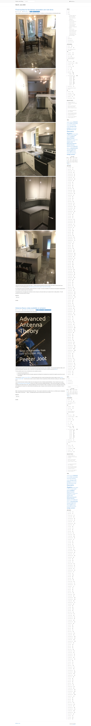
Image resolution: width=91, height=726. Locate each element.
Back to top (18, 723)
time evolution (74, 151)
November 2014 (70, 364)
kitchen (31, 11)
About (69, 10)
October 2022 (70, 224)
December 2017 (70, 309)
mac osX (69, 71)
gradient (72, 137)
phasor (68, 148)
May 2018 (69, 301)
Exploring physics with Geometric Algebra (72, 35)
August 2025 (70, 180)
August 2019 (70, 279)
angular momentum (70, 122)
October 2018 (70, 295)
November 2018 (70, 293)
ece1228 (72, 128)
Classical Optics (71, 22)
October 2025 (70, 177)
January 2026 (70, 172)
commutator (75, 123)
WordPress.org (70, 383)
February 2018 (70, 306)
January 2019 (70, 290)
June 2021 (69, 243)
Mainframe (69, 72)
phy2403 (70, 83)
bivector (75, 122)
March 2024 (70, 201)
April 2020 (69, 266)
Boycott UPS (70, 47)
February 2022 (70, 237)
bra (67, 123)
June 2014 (69, 372)
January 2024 (70, 204)
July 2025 (69, 182)
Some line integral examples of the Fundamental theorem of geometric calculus (72, 113)
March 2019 (70, 287)
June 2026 (69, 167)
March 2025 (70, 188)
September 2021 (70, 240)
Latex (69, 37)
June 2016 (69, 335)
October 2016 (70, 329)
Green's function (70, 138)
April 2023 (69, 217)
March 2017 (70, 321)
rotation (75, 149)
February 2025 (70, 190)
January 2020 (70, 271)
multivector (75, 146)
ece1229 (24, 309)
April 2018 (69, 303)
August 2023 (70, 212)
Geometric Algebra (70, 132)
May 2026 (69, 169)
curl (73, 125)
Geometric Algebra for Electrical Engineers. (72, 16)
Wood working (70, 98)
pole (69, 148)
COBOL (70, 74)
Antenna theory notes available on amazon (30, 308)
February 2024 (70, 203)
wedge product (71, 154)
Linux (69, 67)
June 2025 (69, 183)
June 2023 (69, 216)
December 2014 (70, 363)
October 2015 (70, 348)
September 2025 (70, 178)
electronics (69, 54)
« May (68, 164)
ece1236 (70, 78)
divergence (72, 126)
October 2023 (70, 209)
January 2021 (70, 251)
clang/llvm (69, 52)
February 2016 (70, 342)
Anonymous (72, 1)
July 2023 (69, 214)
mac (68, 69)
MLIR (72, 146)
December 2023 (70, 206)
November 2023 (70, 208)
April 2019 (69, 285)
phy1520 (70, 82)
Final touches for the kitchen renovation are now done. (34, 9)
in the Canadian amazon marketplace (24, 383)
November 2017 (70, 311)
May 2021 (69, 245)
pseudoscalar (74, 148)
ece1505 (70, 80)
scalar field (69, 93)
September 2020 (70, 258)
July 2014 (69, 371)
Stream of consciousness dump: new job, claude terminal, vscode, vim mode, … (72, 107)
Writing (69, 14)
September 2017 (70, 314)
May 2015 (69, 355)
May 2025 (69, 185)
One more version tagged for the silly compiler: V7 (72, 117)
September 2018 (70, 296)
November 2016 (70, 327)
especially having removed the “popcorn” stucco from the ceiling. (39, 286)
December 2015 (70, 345)
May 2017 (69, 319)
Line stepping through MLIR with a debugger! (72, 111)
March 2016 (70, 340)
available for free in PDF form (26, 377)
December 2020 (70, 253)
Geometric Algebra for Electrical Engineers (71, 58)
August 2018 (70, 298)
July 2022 (69, 229)
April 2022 (69, 233)
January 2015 (70, 361)
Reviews (69, 91)
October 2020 (70, 256)
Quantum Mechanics (72, 17)
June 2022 (69, 230)
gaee (68, 12)
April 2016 (69, 338)
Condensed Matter (72, 25)
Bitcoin (69, 46)
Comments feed (70, 381)
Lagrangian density (75, 139)
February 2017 (70, 322)
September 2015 (70, 350)
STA (70, 151)
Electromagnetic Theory (73, 30)
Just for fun (69, 66)
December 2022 (70, 221)
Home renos (25, 11)
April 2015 (69, 356)
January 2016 (70, 343)
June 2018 (69, 300)
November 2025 (70, 175)
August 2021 (70, 241)
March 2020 (70, 267)
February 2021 (70, 250)
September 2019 (70, 277)
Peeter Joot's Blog (19, 1)
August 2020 (70, 259)
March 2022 (70, 235)
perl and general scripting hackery (72, 88)
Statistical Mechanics (72, 24)
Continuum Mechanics (72, 21)
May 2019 (69, 283)
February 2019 (70, 288)
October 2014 (70, 366)
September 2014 (70, 368)
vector (70, 152)
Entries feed (70, 380)
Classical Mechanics (72, 33)
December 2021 (70, 238)
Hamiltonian (69, 139)
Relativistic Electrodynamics (71, 20)
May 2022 (69, 232)
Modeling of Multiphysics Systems (73, 27)
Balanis (56, 369)
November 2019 (70, 274)
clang (68, 123)
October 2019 (70, 275)
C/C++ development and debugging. (71, 50)
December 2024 (70, 193)
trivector (68, 152)
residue (72, 149)
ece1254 (70, 79)
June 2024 (69, 198)
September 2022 (70, 225)
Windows (69, 96)
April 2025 (69, 187)
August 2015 (70, 351)
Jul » (70, 164)
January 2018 (70, 308)
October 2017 (70, 313)
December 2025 (70, 174)
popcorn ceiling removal (36, 11)
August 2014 (70, 369)
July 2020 (69, 261)
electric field (73, 129)
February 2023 (70, 219)
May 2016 (69, 337)
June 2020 (69, 262)
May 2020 (69, 264)
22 (67, 161)
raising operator (69, 149)
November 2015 (70, 347)
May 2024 (69, 199)
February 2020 (70, 269)
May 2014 (69, 374)
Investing (69, 64)
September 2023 (70, 211)
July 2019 (69, 280)
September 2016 (70, 330)
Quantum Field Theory (72, 31)
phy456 (70, 84)
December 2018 (70, 292)
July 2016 (69, 334)
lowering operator (73, 494)
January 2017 (70, 324)
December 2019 (70, 272)
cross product (69, 124)
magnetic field (70, 142)
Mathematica (70, 38)
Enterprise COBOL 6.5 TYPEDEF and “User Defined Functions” (72, 103)
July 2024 (69, 196)
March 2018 (70, 305)
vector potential (74, 152)
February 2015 (70, 359)
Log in (69, 378)
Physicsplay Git (70, 40)
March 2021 (70, 248)
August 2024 (70, 195)
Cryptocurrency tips (71, 41)
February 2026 (70, 170)
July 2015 (69, 353)
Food (68, 56)
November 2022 (70, 222)
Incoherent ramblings (71, 63)
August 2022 (70, 227)
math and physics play (30, 309)
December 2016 (70, 326)
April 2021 (69, 246)
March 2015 (70, 358)
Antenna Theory (71, 29)
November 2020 (70, 254)
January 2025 (70, 191)
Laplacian (68, 140)
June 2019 (69, 282)
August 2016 (70, 332)
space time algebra (70, 150)
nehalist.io (74, 724)
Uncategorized (70, 94)
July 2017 (69, 316)
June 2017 (69, 317)
